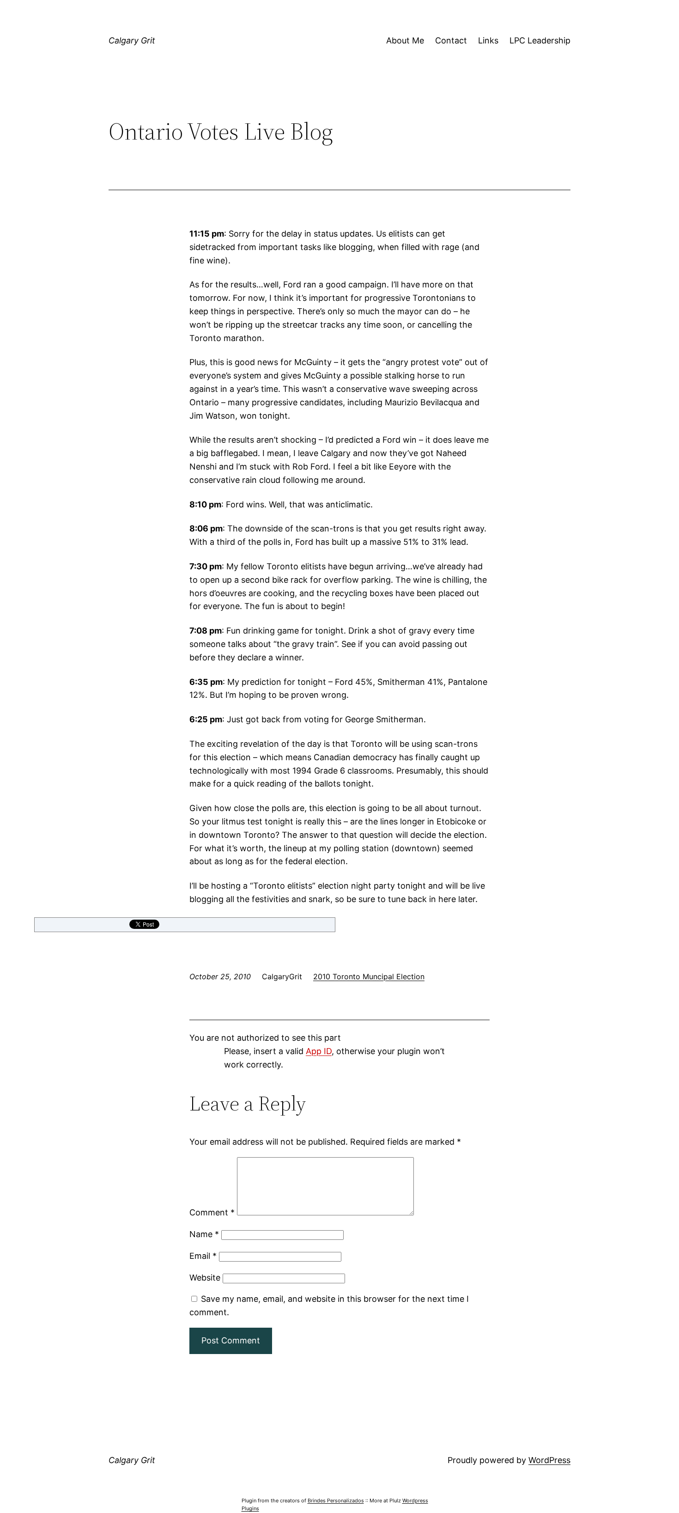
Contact (451, 40)
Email (203, 1256)
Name (204, 1234)
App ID (319, 1051)
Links (488, 40)
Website (204, 1277)
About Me (405, 40)
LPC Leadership (539, 40)
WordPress (549, 1460)
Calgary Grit (132, 40)
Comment (212, 1212)
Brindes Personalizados (336, 1500)
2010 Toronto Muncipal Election (368, 976)
